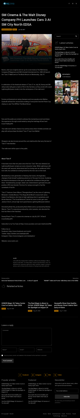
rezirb (15, 258)
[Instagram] (33, 375)
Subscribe (67, 397)
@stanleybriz (66, 74)
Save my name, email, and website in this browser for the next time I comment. (25, 355)
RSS (49, 375)
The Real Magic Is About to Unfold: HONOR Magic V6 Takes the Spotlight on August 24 (66, 54)
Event (14, 29)
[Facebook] (20, 375)
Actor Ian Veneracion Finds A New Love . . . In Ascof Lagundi (20, 281)
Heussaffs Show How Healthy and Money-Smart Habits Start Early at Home (65, 61)
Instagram (38, 375)
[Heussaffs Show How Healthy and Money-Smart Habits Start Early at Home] (66, 295)
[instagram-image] (59, 84)
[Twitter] (55, 375)
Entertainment (6, 29)
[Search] (76, 36)
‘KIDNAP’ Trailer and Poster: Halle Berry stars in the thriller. (61, 281)
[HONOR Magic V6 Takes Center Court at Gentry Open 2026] (14, 295)
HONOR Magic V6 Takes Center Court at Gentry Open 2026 (66, 48)
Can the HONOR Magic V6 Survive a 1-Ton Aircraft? (66, 66)
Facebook (26, 375)
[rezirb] (7, 262)
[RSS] (46, 375)
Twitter (60, 375)
